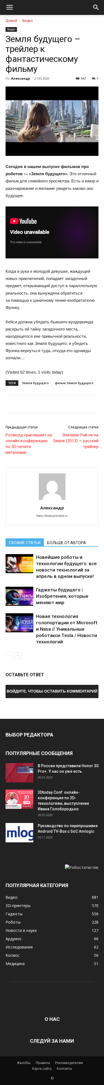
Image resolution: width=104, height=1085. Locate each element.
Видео (27, 20)
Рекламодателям (69, 1062)
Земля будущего (35, 383)
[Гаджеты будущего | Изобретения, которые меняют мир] (19, 596)
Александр (20, 78)
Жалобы (24, 1062)
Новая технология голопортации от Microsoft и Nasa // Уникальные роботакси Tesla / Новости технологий (66, 629)
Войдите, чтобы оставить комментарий (52, 691)
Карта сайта (42, 1068)
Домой (11, 20)
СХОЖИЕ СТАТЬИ (24, 543)
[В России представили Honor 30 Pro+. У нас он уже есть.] (19, 772)
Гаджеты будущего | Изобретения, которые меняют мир (62, 596)
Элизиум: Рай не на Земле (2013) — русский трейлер (75, 441)
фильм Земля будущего (74, 383)
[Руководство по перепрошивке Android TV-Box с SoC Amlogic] (19, 832)
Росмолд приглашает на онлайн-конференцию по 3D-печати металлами (29, 444)
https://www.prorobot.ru (52, 515)
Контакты (64, 1068)
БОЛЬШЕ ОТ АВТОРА (66, 543)
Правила (43, 1062)
